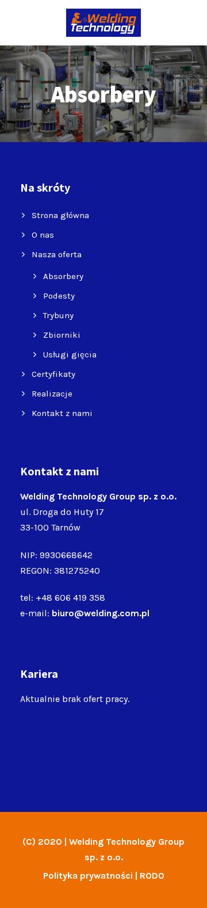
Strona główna (60, 215)
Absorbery (63, 276)
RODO (152, 875)
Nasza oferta (57, 254)
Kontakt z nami (62, 413)
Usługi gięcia (70, 354)
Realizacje (52, 393)
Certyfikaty (53, 374)
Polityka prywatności (88, 875)
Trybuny (58, 315)
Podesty (59, 296)
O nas (43, 235)
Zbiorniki (61, 335)
